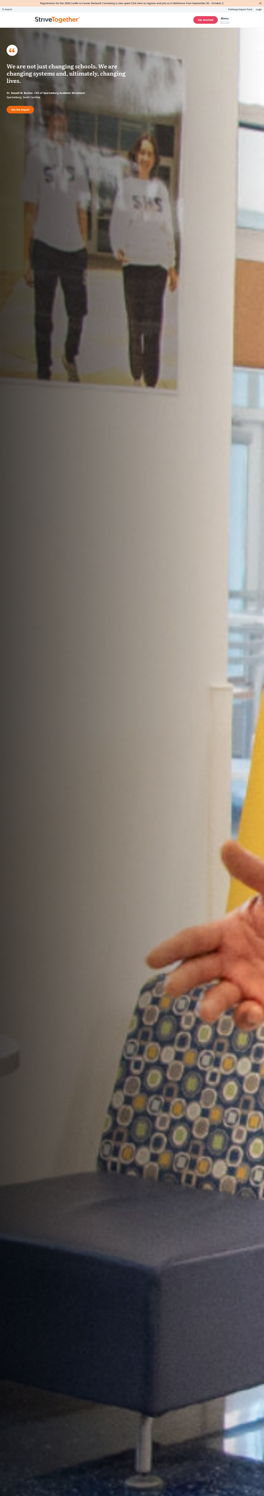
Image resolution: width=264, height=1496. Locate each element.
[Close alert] (261, 3)
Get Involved (205, 20)
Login (259, 9)
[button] (224, 20)
